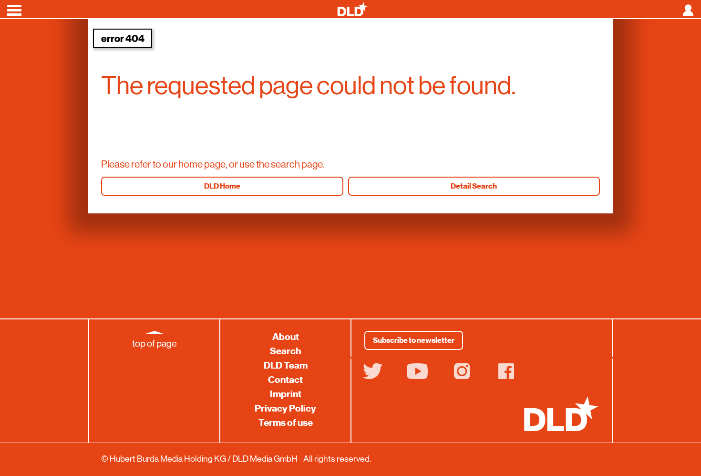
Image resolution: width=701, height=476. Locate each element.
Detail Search (474, 186)
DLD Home (222, 186)
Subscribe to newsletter (413, 340)
